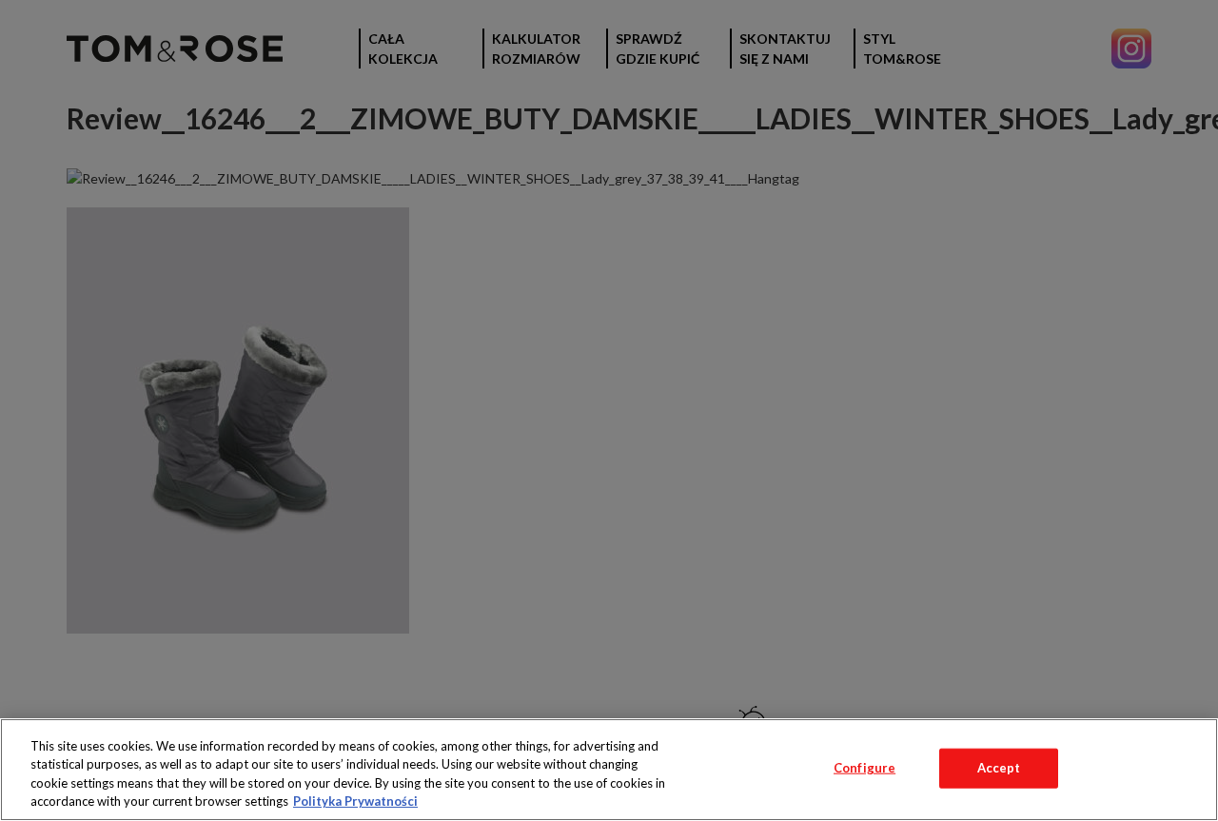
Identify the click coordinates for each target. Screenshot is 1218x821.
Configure (864, 767)
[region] (609, 769)
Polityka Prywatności (355, 801)
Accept (999, 767)
